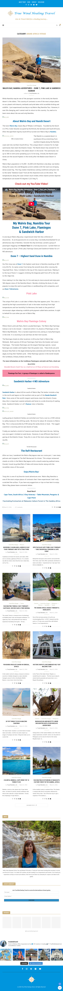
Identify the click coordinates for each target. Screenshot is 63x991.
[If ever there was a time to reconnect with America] (31, 955)
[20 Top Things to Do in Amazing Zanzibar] (16, 702)
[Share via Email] (60, 507)
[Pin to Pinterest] (58, 507)
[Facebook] (26, 5)
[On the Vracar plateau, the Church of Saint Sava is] (57, 955)
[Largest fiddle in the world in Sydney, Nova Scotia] (19, 955)
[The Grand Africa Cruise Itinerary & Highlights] (47, 587)
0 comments (19, 507)
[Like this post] (52, 507)
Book (28, 2)
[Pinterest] (31, 5)
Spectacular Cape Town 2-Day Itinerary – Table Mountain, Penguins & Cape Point (47, 549)
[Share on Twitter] (56, 507)
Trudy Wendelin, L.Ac (34, 93)
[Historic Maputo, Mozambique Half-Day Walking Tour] (47, 645)
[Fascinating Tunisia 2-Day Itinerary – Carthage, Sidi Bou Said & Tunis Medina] (16, 587)
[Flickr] (33, 5)
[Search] (57, 25)
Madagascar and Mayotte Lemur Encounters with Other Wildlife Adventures (46, 723)
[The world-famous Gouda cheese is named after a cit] (44, 955)
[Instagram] (28, 5)
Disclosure (41, 2)
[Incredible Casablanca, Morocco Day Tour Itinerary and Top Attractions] (16, 528)
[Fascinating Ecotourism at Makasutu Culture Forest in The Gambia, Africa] (47, 761)
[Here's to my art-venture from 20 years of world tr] (6, 955)
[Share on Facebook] (54, 507)
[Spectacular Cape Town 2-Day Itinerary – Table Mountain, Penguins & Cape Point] (47, 528)
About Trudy (22, 2)
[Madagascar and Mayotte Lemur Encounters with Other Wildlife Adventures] (47, 702)
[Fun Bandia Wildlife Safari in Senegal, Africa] (16, 645)
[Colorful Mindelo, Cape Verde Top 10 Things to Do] (16, 761)
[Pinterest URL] (7, 922)
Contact (34, 2)
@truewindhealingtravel (31, 931)
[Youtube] (36, 5)
